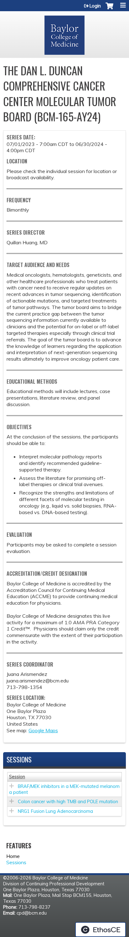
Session (17, 777)
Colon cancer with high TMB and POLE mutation (68, 801)
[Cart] (109, 9)
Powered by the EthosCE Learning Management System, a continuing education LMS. (100, 929)
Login (95, 6)
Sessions (16, 862)
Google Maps (43, 730)
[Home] (64, 33)
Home (13, 856)
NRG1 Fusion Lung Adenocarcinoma (55, 811)
